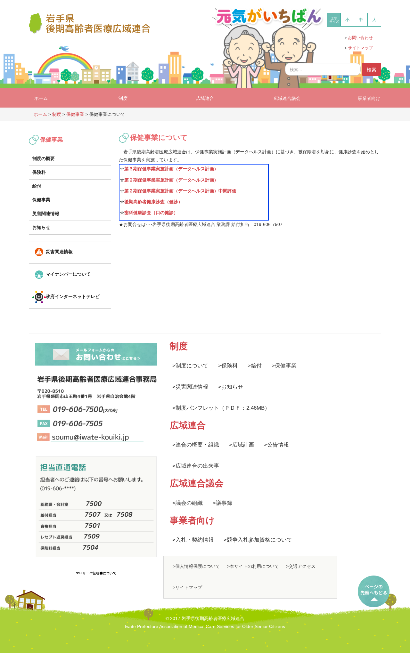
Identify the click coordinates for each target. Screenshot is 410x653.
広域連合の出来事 (197, 466)
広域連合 (205, 98)
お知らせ (41, 227)
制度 (123, 98)
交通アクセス (302, 566)
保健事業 (41, 199)
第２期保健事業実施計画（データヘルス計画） (171, 179)
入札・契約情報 (195, 540)
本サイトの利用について (254, 566)
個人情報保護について (197, 566)
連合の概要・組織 (197, 445)
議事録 (224, 503)
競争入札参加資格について (259, 540)
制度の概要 (43, 158)
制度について (192, 366)
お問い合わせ (360, 37)
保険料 (39, 172)
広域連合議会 (287, 98)
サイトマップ (360, 47)
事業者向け (369, 98)
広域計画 (243, 445)
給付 (36, 186)
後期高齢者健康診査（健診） (153, 201)
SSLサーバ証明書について (96, 573)
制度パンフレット (197, 408)
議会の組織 (189, 503)
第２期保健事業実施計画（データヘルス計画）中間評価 (180, 190)
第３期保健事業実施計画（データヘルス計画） (171, 168)
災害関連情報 (45, 213)
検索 (371, 69)
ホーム (41, 98)
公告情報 (278, 445)
